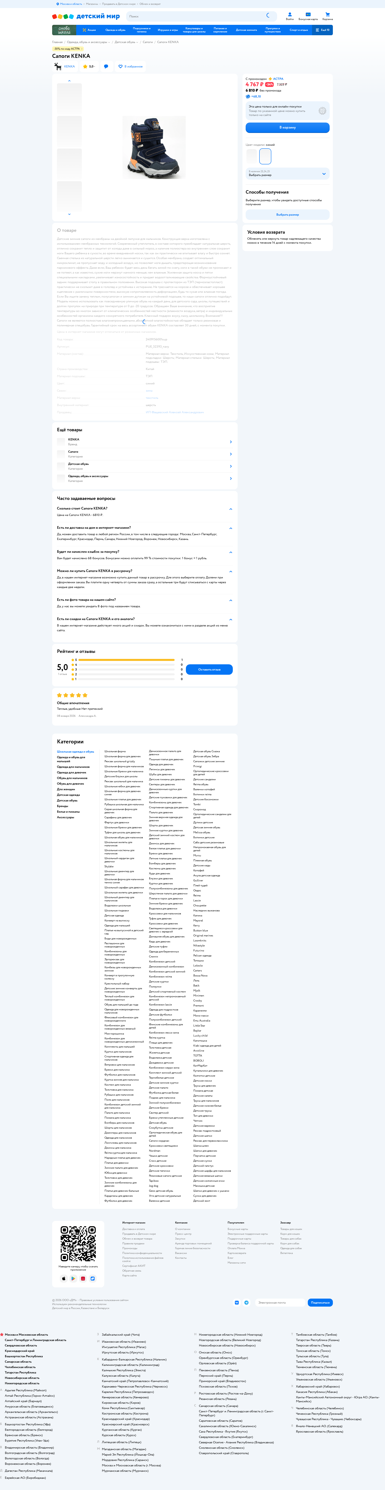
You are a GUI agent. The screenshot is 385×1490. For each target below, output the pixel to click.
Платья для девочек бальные (121, 1190)
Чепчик (198, 1120)
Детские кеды (201, 865)
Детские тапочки (159, 1170)
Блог (230, 1258)
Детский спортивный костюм (167, 991)
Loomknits (199, 940)
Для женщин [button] (66, 789)
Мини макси (201, 1015)
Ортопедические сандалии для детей (212, 816)
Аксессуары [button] (65, 817)
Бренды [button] (62, 806)
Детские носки (202, 1080)
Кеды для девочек (159, 941)
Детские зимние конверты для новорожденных (123, 990)
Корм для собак (289, 1243)
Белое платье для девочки (165, 848)
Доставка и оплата (133, 1229)
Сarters (197, 970)
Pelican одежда (202, 955)
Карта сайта (129, 1275)
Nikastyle (199, 945)
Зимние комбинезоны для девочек (120, 1184)
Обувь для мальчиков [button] (72, 778)
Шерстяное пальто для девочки (168, 893)
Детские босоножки (206, 799)
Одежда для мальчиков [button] (73, 767)
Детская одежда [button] (68, 795)
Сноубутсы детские (161, 1127)
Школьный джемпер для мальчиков (119, 899)
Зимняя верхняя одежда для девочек (165, 819)
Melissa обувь (201, 832)
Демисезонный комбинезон (166, 966)
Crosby (197, 1000)
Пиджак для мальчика (162, 1097)
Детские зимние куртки (163, 1082)
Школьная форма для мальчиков (124, 766)
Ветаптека (286, 1253)
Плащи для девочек (161, 1042)
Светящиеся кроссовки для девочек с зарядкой (165, 930)
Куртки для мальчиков (118, 1051)
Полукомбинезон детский (165, 1019)
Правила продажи (133, 1243)
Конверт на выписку (117, 920)
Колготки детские (204, 1075)
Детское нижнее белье (207, 1105)
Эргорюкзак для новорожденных (114, 961)
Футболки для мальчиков (119, 1074)
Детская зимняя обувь (206, 827)
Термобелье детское (161, 1077)
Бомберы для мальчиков (119, 1122)
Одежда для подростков (163, 1009)
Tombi (197, 804)
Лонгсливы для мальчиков (120, 1142)
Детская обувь (125, 42)
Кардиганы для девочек (118, 1195)
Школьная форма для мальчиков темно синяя (124, 881)
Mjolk (196, 990)
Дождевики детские (161, 1062)
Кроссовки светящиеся (163, 1145)
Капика (197, 915)
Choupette (199, 905)
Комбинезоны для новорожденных (115, 953)
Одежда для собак (291, 1248)
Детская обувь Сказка (206, 751)
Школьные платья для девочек (122, 799)
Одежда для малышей (117, 925)
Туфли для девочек (160, 918)
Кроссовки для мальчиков (165, 913)
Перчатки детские (204, 1155)
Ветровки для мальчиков (119, 1064)
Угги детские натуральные (165, 1195)
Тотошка (198, 960)
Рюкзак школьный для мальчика (123, 781)
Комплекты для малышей (119, 1046)
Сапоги (148, 42)
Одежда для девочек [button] (71, 772)
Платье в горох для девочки (166, 898)
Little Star (199, 1025)
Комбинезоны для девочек (165, 802)
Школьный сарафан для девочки (124, 887)
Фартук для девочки (116, 822)
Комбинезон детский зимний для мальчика (122, 1106)
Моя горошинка (114, 1033)
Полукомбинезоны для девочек (168, 888)
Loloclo (198, 965)
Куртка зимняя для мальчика (121, 1079)
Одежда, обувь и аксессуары (87, 42)
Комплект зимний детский (165, 1072)
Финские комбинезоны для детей (166, 1026)
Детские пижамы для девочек (167, 779)
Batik (196, 985)
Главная (57, 42)
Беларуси (103, 1308)
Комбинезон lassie (160, 1004)
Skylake (108, 866)
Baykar (197, 1030)
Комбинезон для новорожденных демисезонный (124, 1040)
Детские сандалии (204, 779)
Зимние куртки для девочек (166, 830)
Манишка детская (204, 1185)
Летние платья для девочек (165, 858)
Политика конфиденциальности (142, 1253)
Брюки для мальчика (117, 1069)
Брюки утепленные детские (166, 1117)
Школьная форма (115, 751)
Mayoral (198, 920)
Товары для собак (291, 1238)
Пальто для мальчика (117, 1112)
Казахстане (88, 1308)
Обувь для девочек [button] (70, 784)
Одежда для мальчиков (118, 1137)
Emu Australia (201, 1020)
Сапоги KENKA (168, 42)
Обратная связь (131, 1270)
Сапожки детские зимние (209, 761)
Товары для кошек (291, 1229)
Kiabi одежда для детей (207, 1045)
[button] (322, 30)
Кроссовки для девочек (163, 923)
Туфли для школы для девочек (122, 832)
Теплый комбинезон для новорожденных (119, 998)
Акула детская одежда (206, 875)
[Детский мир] (86, 16)
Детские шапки (202, 1135)
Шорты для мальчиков (118, 1127)
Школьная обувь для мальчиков (123, 837)
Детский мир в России (66, 1308)
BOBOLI (198, 1060)
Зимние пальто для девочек (121, 1167)
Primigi (197, 766)
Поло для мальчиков (117, 1099)
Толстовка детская (160, 1047)
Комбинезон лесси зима (164, 1032)
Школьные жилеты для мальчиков (118, 844)
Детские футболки (160, 1014)
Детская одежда (114, 915)
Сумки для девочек (205, 1195)
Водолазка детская (160, 1057)
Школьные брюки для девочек (123, 827)
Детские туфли (158, 946)
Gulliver (198, 880)
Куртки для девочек (161, 883)
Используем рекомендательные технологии (79, 1304)
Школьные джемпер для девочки (119, 873)
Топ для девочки (203, 1115)
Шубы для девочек (160, 774)
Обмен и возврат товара (137, 1238)
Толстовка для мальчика (118, 1089)
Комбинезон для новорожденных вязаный (120, 1027)
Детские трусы (202, 1110)
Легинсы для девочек (162, 769)
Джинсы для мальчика (117, 1147)
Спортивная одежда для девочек (168, 807)
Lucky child (200, 1035)
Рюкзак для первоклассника (210, 1140)
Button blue (200, 930)
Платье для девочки (116, 1162)
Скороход (199, 809)
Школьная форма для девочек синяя (122, 793)
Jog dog (153, 1185)
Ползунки (155, 986)
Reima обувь (200, 784)
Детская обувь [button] (67, 800)
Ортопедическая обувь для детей (165, 1134)
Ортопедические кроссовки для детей (211, 773)
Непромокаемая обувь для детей (209, 849)
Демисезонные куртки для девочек (165, 791)
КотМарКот (200, 1065)
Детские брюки (158, 1107)
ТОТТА (197, 1055)
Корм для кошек (290, 1234)
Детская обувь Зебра (206, 756)
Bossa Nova (200, 975)
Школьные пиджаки (116, 910)
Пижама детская (203, 1090)
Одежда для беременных (164, 951)
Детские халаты (203, 1095)
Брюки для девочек (161, 853)
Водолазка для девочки (163, 908)
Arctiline (198, 1050)
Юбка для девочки (115, 1172)
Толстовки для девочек (118, 1177)
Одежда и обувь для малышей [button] (71, 759)
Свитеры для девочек (162, 784)
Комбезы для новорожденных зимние (122, 969)
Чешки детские (158, 1155)
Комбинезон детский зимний (167, 971)
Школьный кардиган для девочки (119, 860)
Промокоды (129, 1248)
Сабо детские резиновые (208, 842)
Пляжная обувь (202, 860)
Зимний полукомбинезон (165, 1102)
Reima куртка (157, 1037)
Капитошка (200, 1040)
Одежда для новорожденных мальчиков (121, 1011)
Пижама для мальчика (117, 1117)
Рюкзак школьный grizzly (119, 761)
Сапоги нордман (159, 1140)
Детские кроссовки (161, 1165)
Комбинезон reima (160, 976)
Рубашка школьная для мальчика (124, 804)
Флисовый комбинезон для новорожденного (121, 1019)
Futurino (198, 950)
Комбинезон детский (162, 961)
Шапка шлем (201, 1145)
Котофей (198, 870)
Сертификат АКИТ (133, 1266)
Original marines (203, 935)
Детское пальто (158, 1087)
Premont (198, 1005)
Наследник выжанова (206, 910)
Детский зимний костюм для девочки (166, 837)
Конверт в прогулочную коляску (119, 977)
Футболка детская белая (163, 1092)
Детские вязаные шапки (208, 1175)
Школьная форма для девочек (122, 756)
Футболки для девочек (118, 1200)
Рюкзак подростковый (207, 1130)
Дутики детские (203, 822)
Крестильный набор (116, 983)
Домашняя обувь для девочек (167, 936)
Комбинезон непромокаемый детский (167, 998)
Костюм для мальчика (117, 1084)
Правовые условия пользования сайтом (104, 1300)
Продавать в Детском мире (139, 1234)
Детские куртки (159, 981)
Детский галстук (203, 1165)
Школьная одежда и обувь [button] (75, 752)
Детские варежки (204, 1125)
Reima (197, 895)
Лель (196, 980)
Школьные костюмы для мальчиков (119, 852)
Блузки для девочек (161, 878)
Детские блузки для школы (121, 776)
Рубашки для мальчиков (119, 1094)
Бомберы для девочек (162, 863)
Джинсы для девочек (161, 843)
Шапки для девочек (205, 1150)
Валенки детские (159, 1200)
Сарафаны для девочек (118, 817)
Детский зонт (201, 1200)
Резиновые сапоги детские (165, 1175)
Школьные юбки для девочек (122, 786)
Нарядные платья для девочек (122, 1157)
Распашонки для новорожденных (114, 945)
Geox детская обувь (161, 1190)
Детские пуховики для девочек (168, 797)
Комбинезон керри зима (164, 1067)
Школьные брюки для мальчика (123, 771)
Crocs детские (157, 1160)
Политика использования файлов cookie (142, 1259)
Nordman (154, 1150)
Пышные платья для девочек (166, 759)
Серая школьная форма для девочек (120, 811)
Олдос (197, 890)
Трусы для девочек (204, 1085)
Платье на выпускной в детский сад (124, 932)
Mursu (197, 855)
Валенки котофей (204, 789)
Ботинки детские (204, 837)
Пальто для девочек (161, 812)
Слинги (153, 956)
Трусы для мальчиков (206, 1100)
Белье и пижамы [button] (68, 812)
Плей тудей (200, 885)
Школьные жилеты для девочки (123, 892)
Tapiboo (154, 1180)
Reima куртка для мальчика (120, 1152)
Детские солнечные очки (209, 1180)
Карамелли (200, 1010)
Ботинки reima (202, 794)
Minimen (198, 995)
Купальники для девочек (208, 1070)
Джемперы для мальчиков (120, 1132)
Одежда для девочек (161, 764)
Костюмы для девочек (162, 868)
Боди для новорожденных (120, 938)
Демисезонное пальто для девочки (165, 753)
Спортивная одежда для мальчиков (118, 1058)
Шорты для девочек (161, 825)
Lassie (197, 900)
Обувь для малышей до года (121, 1004)
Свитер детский (159, 1112)
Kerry (196, 925)
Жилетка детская (159, 1052)
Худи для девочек (159, 873)
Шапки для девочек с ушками (211, 1190)
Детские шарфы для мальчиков (212, 1170)
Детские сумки (202, 1160)
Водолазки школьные (117, 905)
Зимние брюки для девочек (166, 903)
